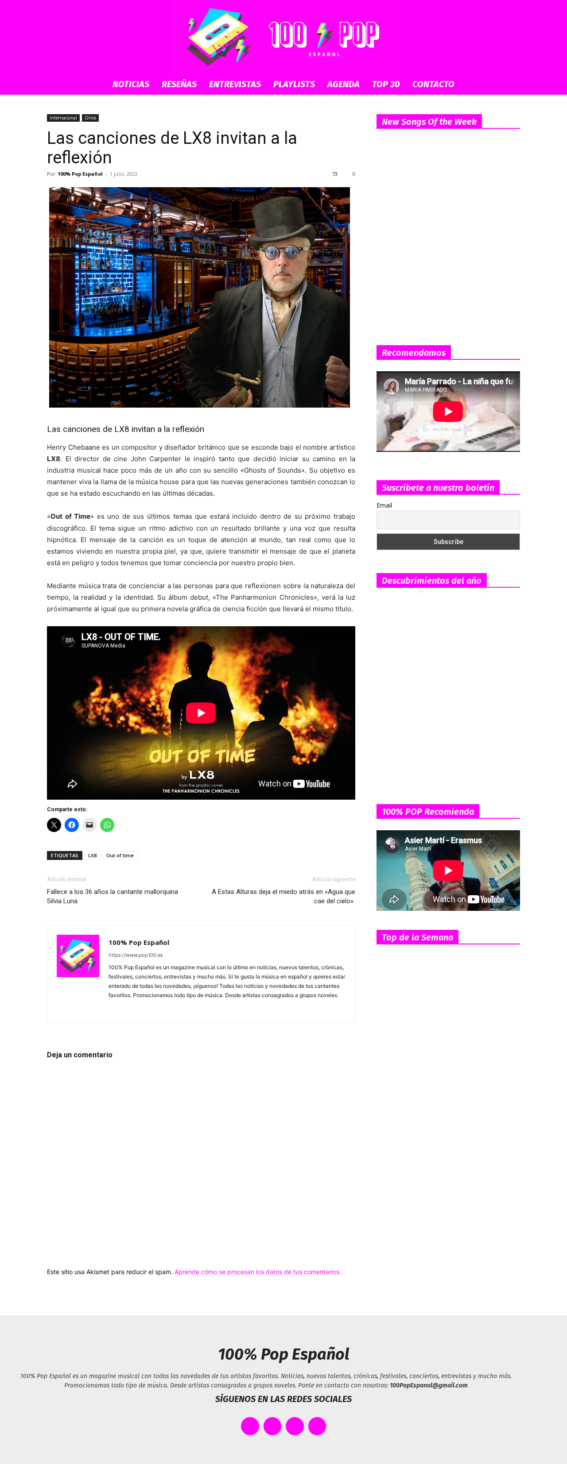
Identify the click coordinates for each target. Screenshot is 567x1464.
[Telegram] (163, 1010)
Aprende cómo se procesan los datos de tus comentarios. (258, 1271)
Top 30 (386, 84)
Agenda (343, 84)
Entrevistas (235, 84)
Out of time (120, 855)
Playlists (294, 84)
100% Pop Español (80, 173)
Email (384, 505)
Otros (90, 118)
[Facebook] (116, 1010)
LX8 (92, 855)
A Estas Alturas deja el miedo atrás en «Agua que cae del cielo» (283, 896)
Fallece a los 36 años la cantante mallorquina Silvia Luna (112, 896)
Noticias (131, 84)
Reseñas (179, 84)
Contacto (433, 84)
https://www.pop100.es (136, 955)
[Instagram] (131, 1010)
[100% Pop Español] (283, 36)
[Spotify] (147, 1010)
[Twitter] (179, 1010)
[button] (509, 85)
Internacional (63, 118)
